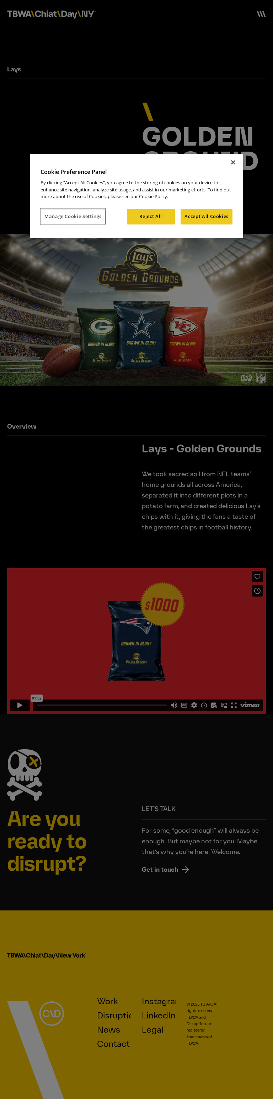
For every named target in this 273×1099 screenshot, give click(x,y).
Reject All (150, 216)
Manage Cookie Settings (73, 216)
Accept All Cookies (206, 216)
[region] (136, 196)
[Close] (233, 162)
